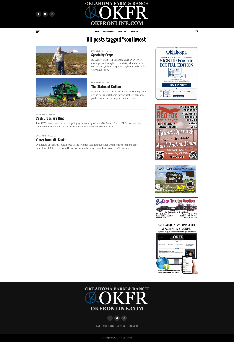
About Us (122, 31)
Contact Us (134, 31)
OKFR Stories (108, 31)
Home (97, 31)
